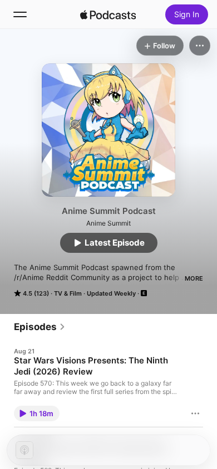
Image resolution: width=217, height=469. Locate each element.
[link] (40, 327)
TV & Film (68, 293)
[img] (108, 14)
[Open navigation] (20, 14)
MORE (194, 278)
